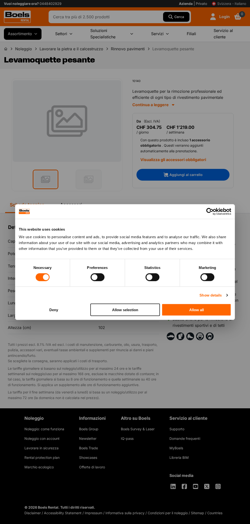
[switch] (97, 277)
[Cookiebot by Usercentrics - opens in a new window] (209, 211)
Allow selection (125, 310)
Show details (210, 295)
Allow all (196, 310)
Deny (53, 310)
